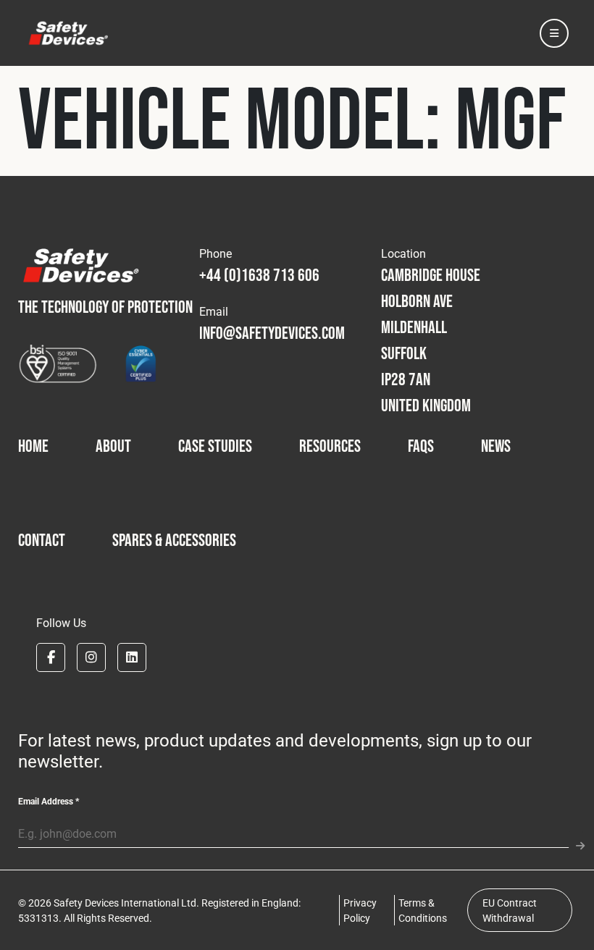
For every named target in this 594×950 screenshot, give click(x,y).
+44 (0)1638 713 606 (259, 275)
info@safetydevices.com (272, 332)
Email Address (48, 801)
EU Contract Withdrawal (509, 910)
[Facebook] (50, 657)
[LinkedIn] (131, 657)
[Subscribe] (576, 840)
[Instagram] (91, 657)
